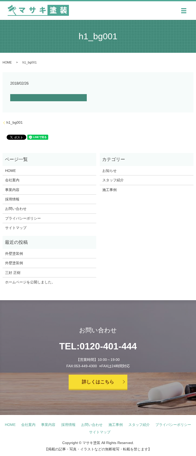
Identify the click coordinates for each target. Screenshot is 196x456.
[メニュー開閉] (183, 10)
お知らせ (109, 171)
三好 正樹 (12, 273)
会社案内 (12, 180)
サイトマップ (16, 228)
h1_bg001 (14, 122)
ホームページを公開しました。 (30, 282)
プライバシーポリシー (23, 218)
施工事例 (109, 190)
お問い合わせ (16, 209)
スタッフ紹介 (113, 180)
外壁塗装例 (14, 253)
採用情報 (12, 199)
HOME (7, 62)
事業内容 (12, 190)
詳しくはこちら (98, 381)
